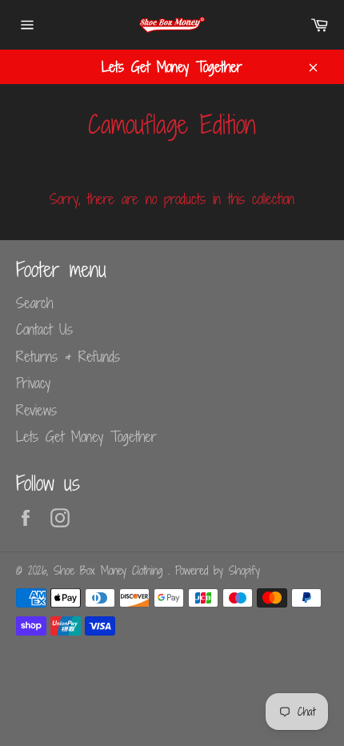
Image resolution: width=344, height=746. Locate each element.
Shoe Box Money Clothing (111, 570)
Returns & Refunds (68, 356)
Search (34, 302)
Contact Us (44, 329)
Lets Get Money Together (86, 436)
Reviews (36, 409)
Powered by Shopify (217, 570)
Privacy (33, 382)
